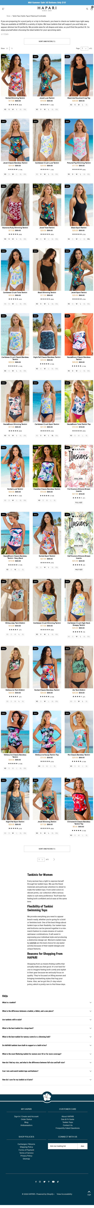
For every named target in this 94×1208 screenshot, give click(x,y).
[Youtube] (53, 1182)
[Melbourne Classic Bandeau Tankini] (15, 732)
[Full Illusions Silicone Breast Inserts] (79, 466)
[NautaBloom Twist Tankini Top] (79, 401)
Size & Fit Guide (67, 1120)
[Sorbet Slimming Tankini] (15, 75)
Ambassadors (26, 1125)
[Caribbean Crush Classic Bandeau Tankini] (15, 334)
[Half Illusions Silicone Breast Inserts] (79, 533)
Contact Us (67, 1125)
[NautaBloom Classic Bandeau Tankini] (79, 334)
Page (78, 48)
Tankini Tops (67, 1123)
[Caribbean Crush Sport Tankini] (47, 401)
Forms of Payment (26, 1150)
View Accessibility (64, 1194)
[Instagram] (40, 1182)
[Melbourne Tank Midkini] (15, 667)
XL (52, 436)
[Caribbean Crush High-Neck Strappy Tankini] (79, 600)
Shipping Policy (26, 1147)
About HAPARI (68, 1117)
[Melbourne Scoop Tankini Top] (47, 732)
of (90, 48)
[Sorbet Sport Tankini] (47, 533)
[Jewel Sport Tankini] (79, 269)
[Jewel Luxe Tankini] (47, 75)
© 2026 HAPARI (28, 1194)
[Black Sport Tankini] (79, 204)
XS (5, 109)
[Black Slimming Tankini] (47, 269)
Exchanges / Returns (26, 1144)
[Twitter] (44, 1182)
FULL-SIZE (78, 503)
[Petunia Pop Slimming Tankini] (79, 140)
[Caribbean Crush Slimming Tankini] (47, 600)
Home (8, 16)
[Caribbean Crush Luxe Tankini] (47, 140)
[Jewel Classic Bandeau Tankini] (15, 140)
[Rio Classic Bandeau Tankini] (79, 732)
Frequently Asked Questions (68, 1128)
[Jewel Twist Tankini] (47, 204)
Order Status (26, 1120)
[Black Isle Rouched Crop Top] (79, 75)
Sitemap (26, 1159)
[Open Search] (87, 9)
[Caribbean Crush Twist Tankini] (15, 269)
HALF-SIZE (79, 570)
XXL (88, 239)
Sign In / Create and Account (26, 1117)
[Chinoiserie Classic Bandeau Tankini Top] (79, 799)
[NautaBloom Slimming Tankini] (15, 401)
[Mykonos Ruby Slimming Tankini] (15, 204)
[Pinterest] (48, 1182)
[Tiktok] (57, 1182)
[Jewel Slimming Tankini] (47, 799)
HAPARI (33, 943)
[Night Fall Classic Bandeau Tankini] (47, 334)
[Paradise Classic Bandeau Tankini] (47, 466)
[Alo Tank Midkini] (79, 667)
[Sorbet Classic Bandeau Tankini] (47, 667)
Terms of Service (26, 1153)
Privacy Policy (26, 1156)
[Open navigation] (15, 9)
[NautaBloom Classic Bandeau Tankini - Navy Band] (15, 533)
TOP (89, 1195)
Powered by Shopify (44, 1194)
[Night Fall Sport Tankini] (15, 799)
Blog (26, 1123)
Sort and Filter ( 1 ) (47, 41)
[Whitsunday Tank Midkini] (15, 600)
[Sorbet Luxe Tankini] (15, 466)
